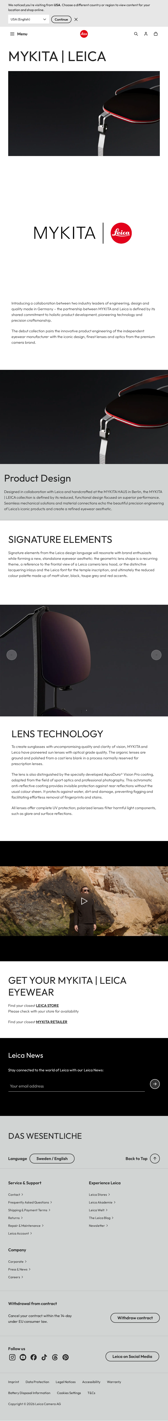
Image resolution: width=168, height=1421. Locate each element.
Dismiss (76, 19)
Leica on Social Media (132, 1356)
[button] (155, 1158)
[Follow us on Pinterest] (65, 1357)
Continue (61, 19)
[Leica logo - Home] (84, 34)
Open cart (156, 33)
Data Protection (37, 1382)
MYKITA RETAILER (51, 1021)
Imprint (13, 1382)
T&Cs (91, 1393)
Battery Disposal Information (29, 1393)
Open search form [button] (136, 33)
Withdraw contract (135, 1317)
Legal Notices (66, 1382)
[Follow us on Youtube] (23, 1357)
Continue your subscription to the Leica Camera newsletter (155, 1084)
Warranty (114, 1382)
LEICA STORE (47, 1005)
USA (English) (20, 19)
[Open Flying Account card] (146, 33)
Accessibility (91, 1382)
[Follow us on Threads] (55, 1357)
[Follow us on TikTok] (44, 1357)
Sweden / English (52, 1158)
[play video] (84, 901)
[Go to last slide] (6, 655)
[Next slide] (161, 655)
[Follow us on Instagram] (12, 1357)
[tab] (81, 711)
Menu (22, 33)
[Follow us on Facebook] (34, 1357)
